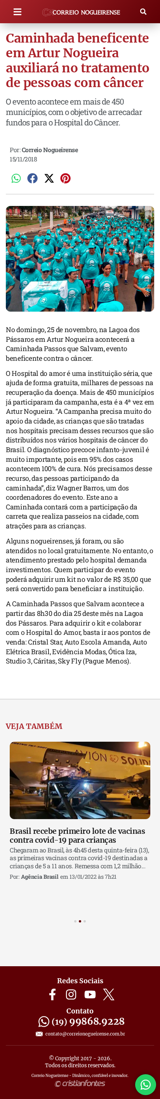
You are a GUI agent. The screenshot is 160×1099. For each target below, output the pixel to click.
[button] (17, 12)
